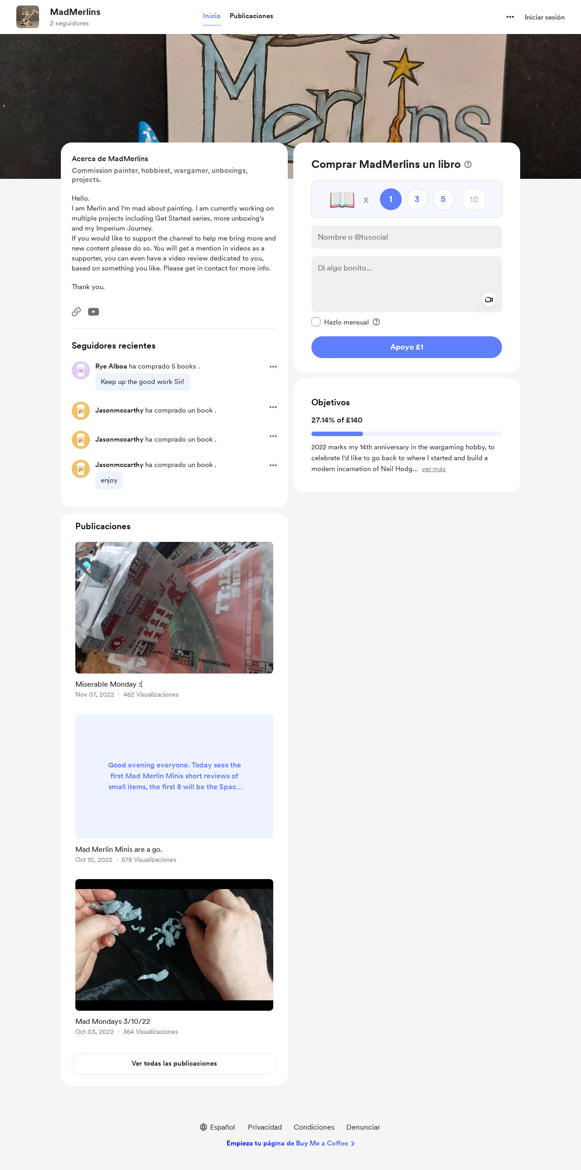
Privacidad (265, 1127)
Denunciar (363, 1127)
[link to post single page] (174, 621)
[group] (174, 621)
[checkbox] (340, 322)
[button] (211, 16)
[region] (406, 258)
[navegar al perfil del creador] (27, 16)
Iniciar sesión (545, 17)
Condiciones (314, 1127)
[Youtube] (93, 311)
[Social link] (76, 311)
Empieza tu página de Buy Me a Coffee (287, 1143)
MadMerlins (75, 11)
